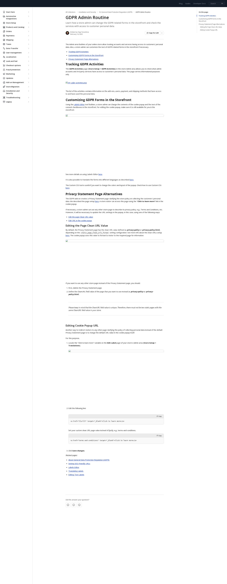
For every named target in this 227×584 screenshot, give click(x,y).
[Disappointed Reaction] (68, 504)
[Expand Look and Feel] (28, 61)
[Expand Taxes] (28, 44)
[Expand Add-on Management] (28, 82)
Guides (187, 3)
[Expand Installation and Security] (28, 91)
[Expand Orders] (28, 31)
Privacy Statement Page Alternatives (83, 59)
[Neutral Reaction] (73, 504)
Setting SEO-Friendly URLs (79, 463)
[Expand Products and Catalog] (28, 27)
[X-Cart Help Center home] (2, 3)
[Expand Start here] (28, 12)
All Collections (70, 12)
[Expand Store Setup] (28, 23)
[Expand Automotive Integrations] (28, 16)
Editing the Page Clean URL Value (211, 27)
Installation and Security (87, 12)
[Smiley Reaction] (79, 504)
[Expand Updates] (28, 78)
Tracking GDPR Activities (78, 51)
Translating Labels (75, 471)
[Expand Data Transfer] (28, 48)
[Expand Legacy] (28, 101)
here (100, 174)
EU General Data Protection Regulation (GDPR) (115, 12)
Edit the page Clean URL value (80, 217)
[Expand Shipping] (28, 40)
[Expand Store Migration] (28, 86)
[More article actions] (162, 33)
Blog (180, 3)
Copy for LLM (154, 33)
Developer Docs (199, 3)
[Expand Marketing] (28, 74)
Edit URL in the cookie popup (80, 220)
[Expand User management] (28, 52)
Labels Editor (79, 104)
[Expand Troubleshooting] (28, 97)
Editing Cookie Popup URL (209, 30)
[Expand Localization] (28, 57)
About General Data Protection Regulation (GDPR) (88, 460)
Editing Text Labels (76, 474)
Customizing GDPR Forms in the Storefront (85, 55)
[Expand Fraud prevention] (28, 69)
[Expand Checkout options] (28, 65)
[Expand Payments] (28, 35)
